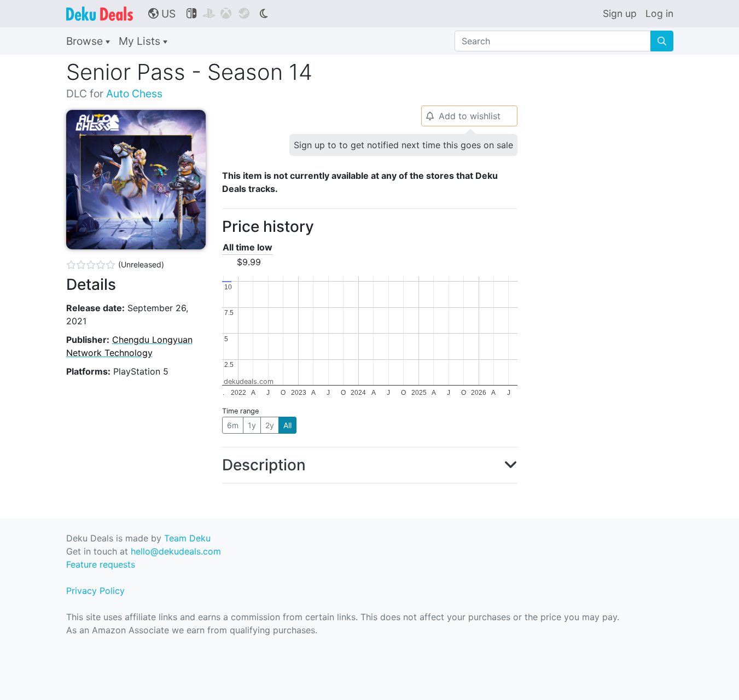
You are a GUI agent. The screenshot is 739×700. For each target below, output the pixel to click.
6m (232, 425)
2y (269, 425)
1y (252, 425)
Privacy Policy (95, 590)
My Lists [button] (141, 41)
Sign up (620, 13)
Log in (659, 13)
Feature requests (100, 564)
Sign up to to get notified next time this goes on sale (403, 144)
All (287, 425)
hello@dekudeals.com (176, 551)
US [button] (162, 13)
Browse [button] (86, 41)
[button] (369, 465)
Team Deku (187, 538)
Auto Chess (134, 93)
